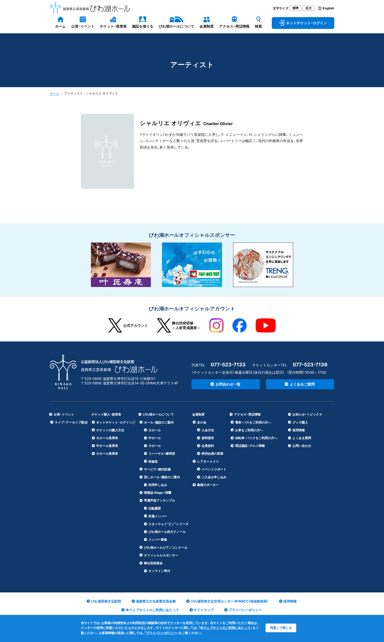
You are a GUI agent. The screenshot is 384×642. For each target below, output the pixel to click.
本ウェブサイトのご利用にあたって (225, 628)
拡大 (309, 8)
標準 (295, 8)
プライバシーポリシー (161, 633)
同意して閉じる (281, 628)
